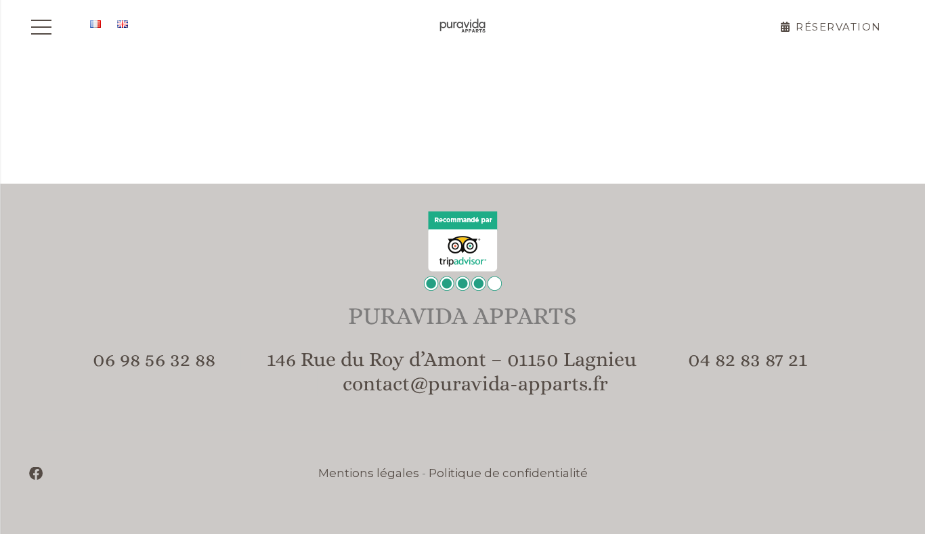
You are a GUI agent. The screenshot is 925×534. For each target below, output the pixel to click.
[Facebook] (36, 473)
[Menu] (41, 27)
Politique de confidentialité (508, 473)
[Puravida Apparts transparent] (462, 27)
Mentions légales (368, 473)
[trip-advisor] (463, 251)
